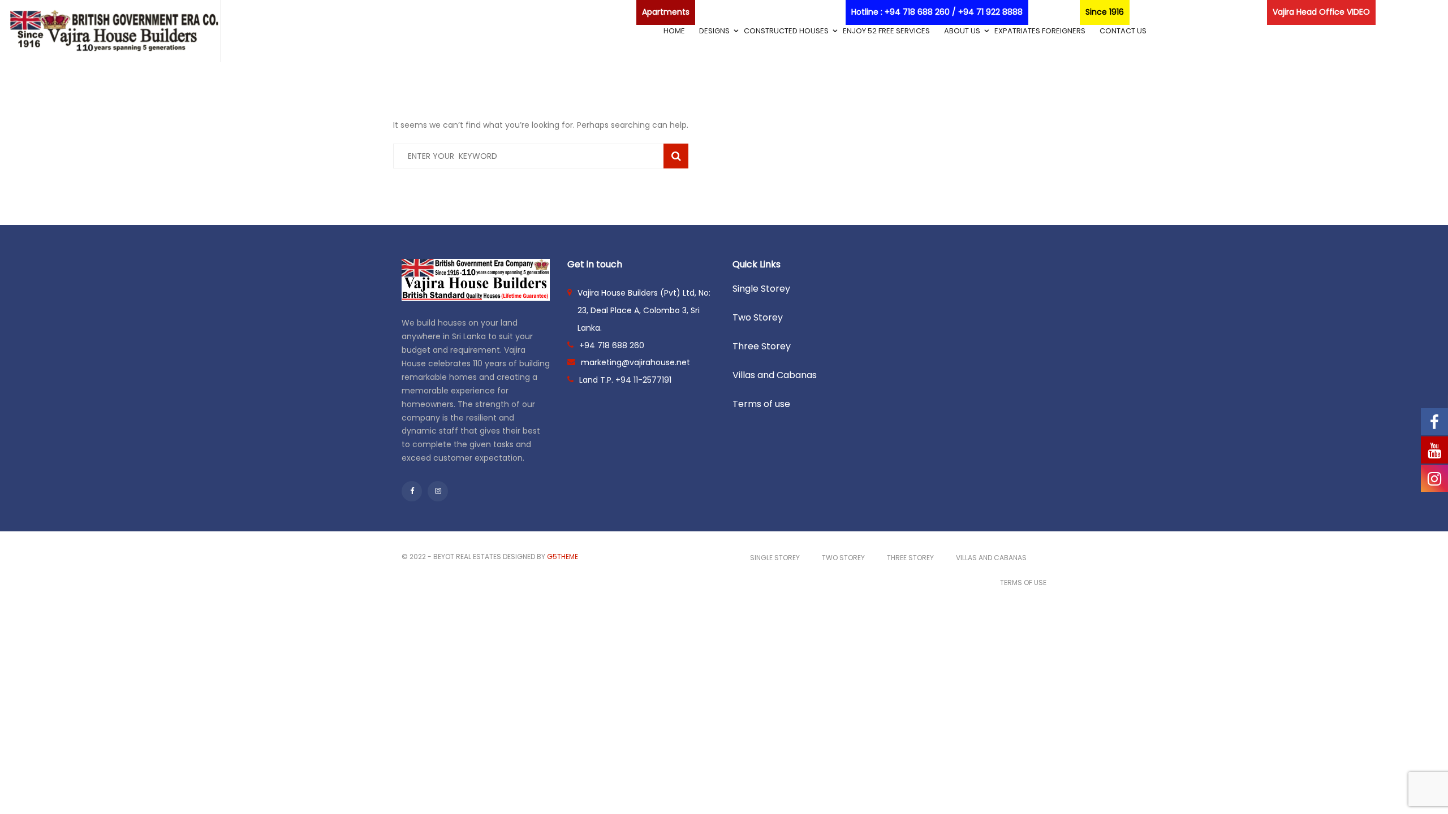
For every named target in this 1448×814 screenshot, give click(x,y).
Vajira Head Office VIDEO (1321, 12)
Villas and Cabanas (774, 375)
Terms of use (761, 403)
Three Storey (761, 346)
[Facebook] (412, 491)
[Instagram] (438, 491)
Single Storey (761, 288)
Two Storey (757, 317)
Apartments (665, 12)
